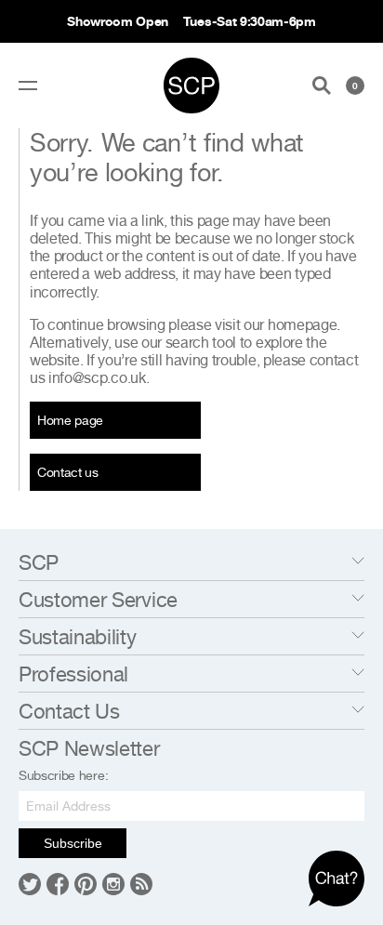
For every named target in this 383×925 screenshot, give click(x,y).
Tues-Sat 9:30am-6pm (249, 21)
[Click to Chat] (336, 878)
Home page (70, 420)
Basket (355, 85)
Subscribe (73, 843)
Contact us (68, 472)
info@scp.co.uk (97, 377)
